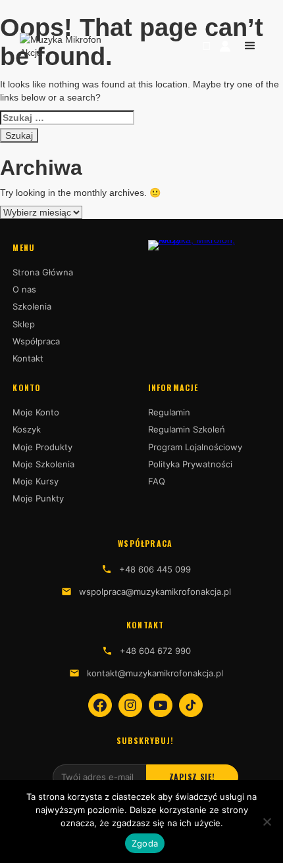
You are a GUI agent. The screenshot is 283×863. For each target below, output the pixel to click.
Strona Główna (43, 272)
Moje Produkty (42, 447)
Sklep (24, 324)
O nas (24, 289)
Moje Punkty (38, 498)
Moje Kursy (36, 481)
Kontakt (28, 358)
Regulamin (169, 412)
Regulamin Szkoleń (186, 429)
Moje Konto (36, 412)
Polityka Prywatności (190, 464)
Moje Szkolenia (43, 464)
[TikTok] (191, 705)
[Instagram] (130, 705)
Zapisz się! (192, 776)
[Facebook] (100, 705)
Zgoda (145, 843)
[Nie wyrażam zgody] (266, 821)
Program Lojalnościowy (195, 447)
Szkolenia (32, 306)
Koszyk (27, 429)
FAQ (156, 481)
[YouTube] (160, 705)
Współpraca (36, 341)
